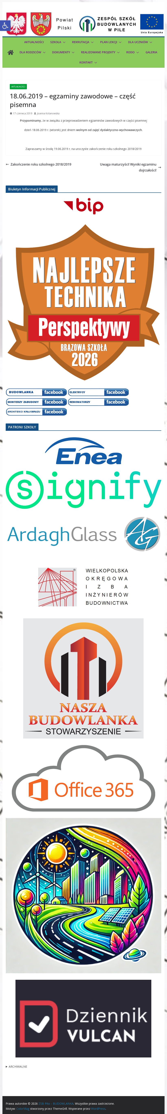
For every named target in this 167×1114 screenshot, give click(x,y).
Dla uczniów (138, 42)
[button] (5, 25)
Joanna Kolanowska (48, 113)
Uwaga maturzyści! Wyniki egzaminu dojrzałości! (128, 167)
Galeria (151, 52)
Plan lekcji (108, 42)
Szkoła (55, 42)
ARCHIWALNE (18, 1066)
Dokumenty (61, 52)
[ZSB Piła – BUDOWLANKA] (10, 52)
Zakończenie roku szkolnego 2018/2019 (41, 164)
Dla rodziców (30, 52)
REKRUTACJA (80, 42)
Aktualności (34, 42)
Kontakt (86, 62)
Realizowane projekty (98, 52)
